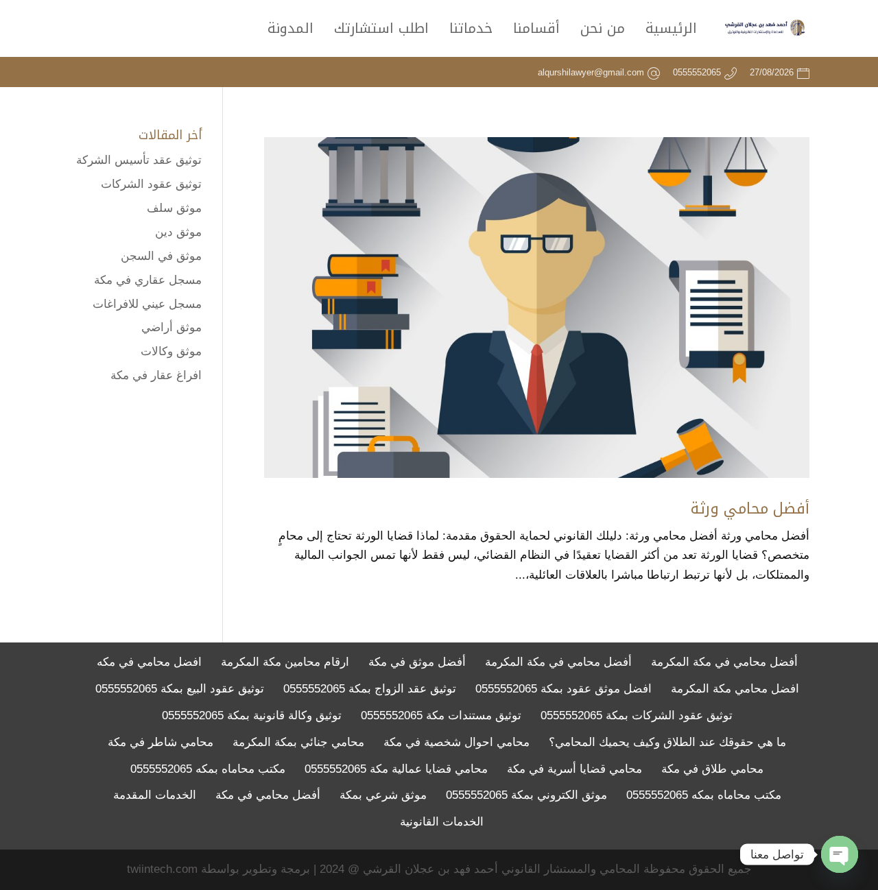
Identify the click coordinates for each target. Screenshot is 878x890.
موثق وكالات (171, 351)
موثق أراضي (171, 327)
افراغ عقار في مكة (156, 375)
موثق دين (178, 232)
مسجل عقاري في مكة (148, 280)
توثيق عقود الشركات (151, 184)
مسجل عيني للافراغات (147, 304)
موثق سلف (174, 208)
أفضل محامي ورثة (750, 508)
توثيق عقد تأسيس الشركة (139, 160)
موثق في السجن (161, 256)
